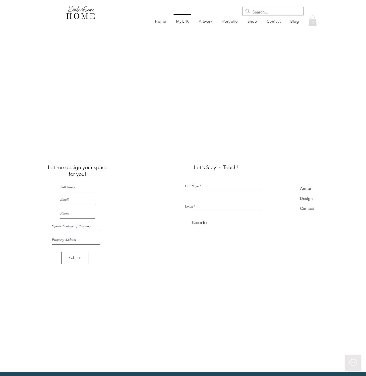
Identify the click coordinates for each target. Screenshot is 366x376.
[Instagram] (311, 275)
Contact (307, 208)
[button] (312, 20)
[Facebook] (302, 275)
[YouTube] (321, 275)
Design (306, 198)
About (305, 188)
